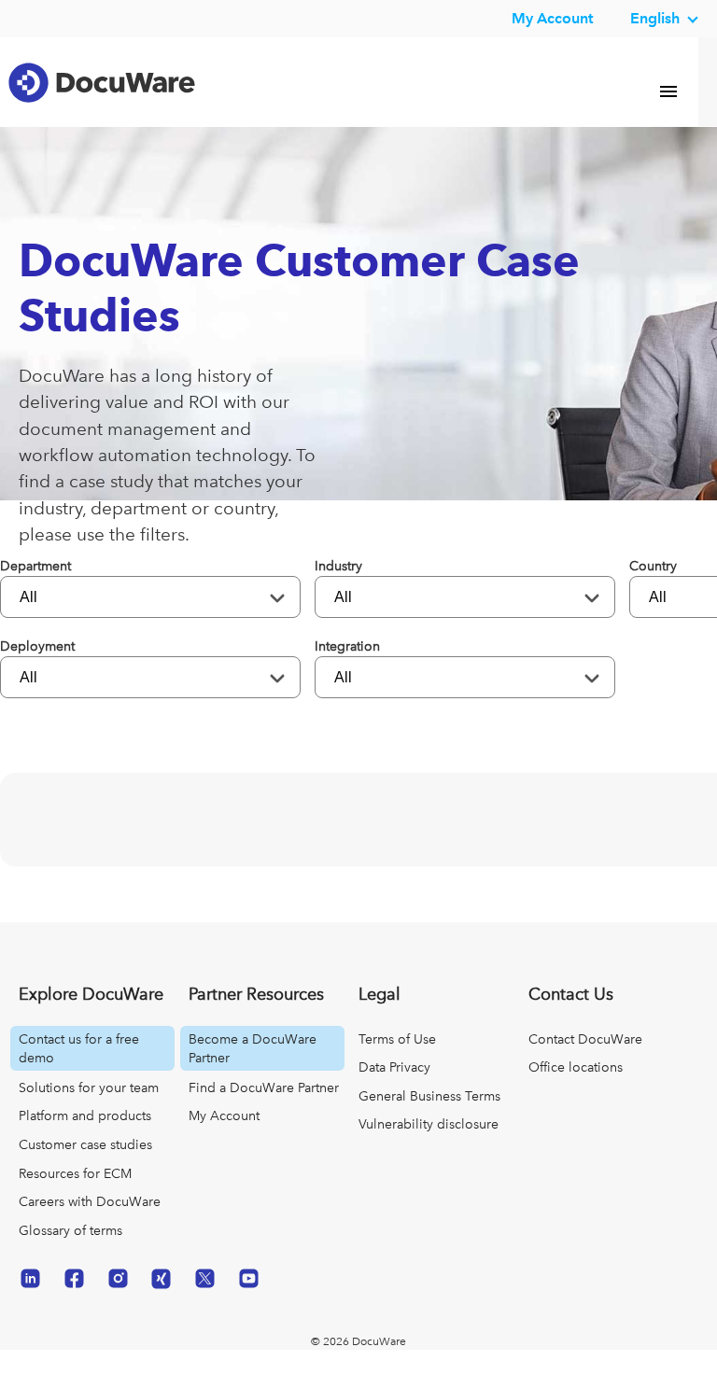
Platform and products (85, 1141)
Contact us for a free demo (79, 1074)
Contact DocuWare (585, 1065)
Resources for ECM (75, 1199)
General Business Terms (429, 1122)
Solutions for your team (89, 1113)
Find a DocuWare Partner (264, 1113)
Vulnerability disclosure (428, 1150)
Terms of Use (397, 1065)
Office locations (575, 1093)
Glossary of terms (70, 1256)
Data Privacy (394, 1093)
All (30, 623)
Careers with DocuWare (90, 1227)
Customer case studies (85, 1170)
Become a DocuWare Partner (252, 1074)
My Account (224, 1141)
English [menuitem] (655, 18)
